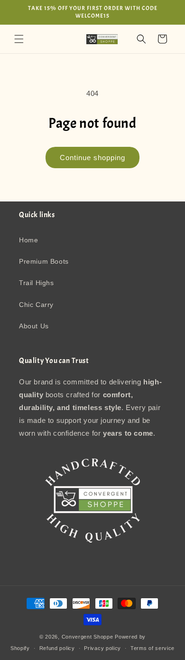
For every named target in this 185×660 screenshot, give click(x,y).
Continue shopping (92, 157)
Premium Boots (44, 261)
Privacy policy (102, 648)
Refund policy (57, 648)
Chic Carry (36, 304)
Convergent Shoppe (87, 637)
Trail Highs (36, 283)
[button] (19, 39)
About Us (34, 326)
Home (28, 240)
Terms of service (152, 648)
